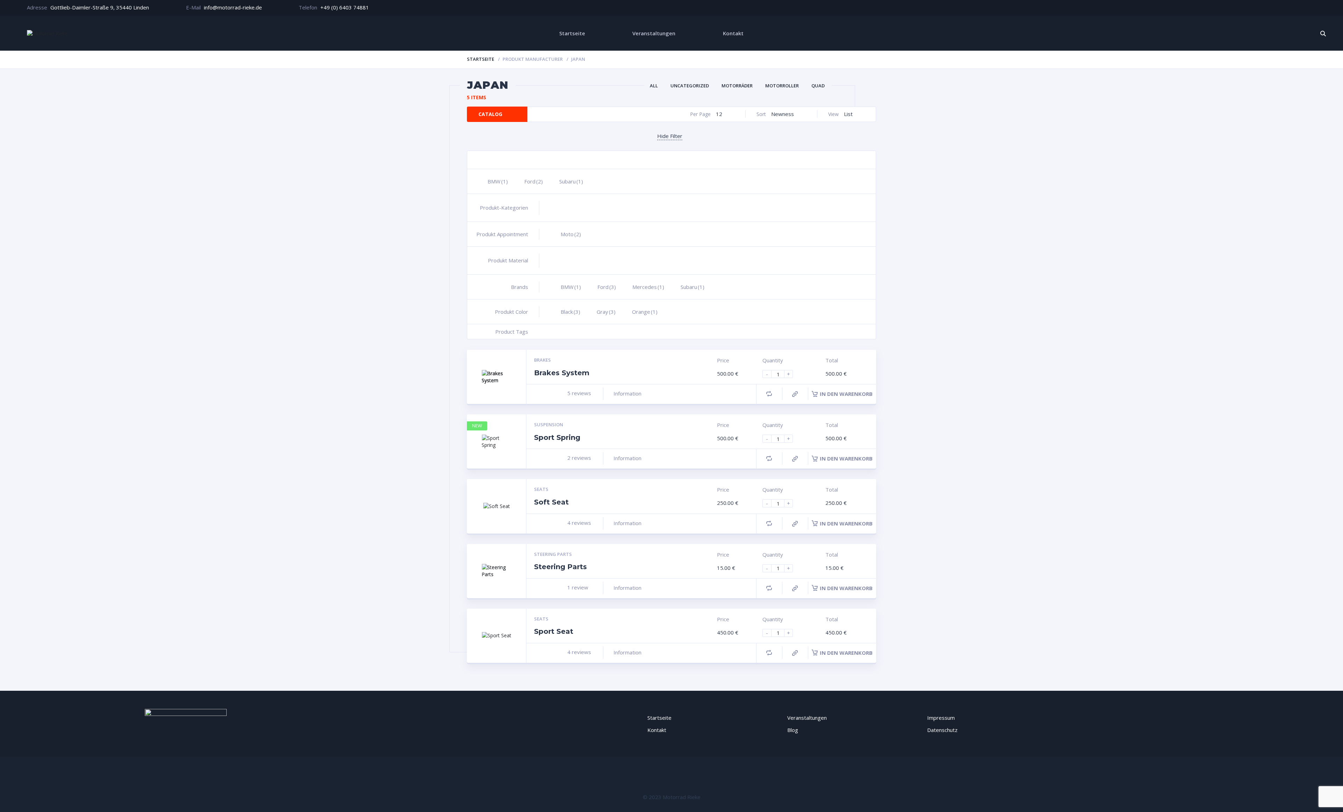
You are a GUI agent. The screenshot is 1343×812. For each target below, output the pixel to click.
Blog (792, 729)
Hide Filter (669, 135)
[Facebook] (1291, 8)
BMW (498, 181)
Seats (541, 489)
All (654, 85)
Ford (533, 181)
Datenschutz (942, 729)
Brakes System (561, 373)
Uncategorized (689, 85)
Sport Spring (557, 437)
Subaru (571, 181)
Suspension (548, 424)
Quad (818, 85)
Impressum (941, 717)
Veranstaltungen (653, 33)
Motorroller (782, 85)
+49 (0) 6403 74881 (344, 7)
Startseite (572, 33)
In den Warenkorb (846, 393)
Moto (571, 234)
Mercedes (648, 286)
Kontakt (733, 33)
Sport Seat (553, 631)
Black (570, 311)
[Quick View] (795, 394)
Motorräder (737, 85)
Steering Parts (553, 554)
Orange (645, 311)
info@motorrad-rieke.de (233, 7)
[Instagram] (1312, 8)
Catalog (490, 114)
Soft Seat (551, 502)
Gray (606, 311)
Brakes (542, 360)
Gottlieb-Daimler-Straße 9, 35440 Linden (99, 7)
